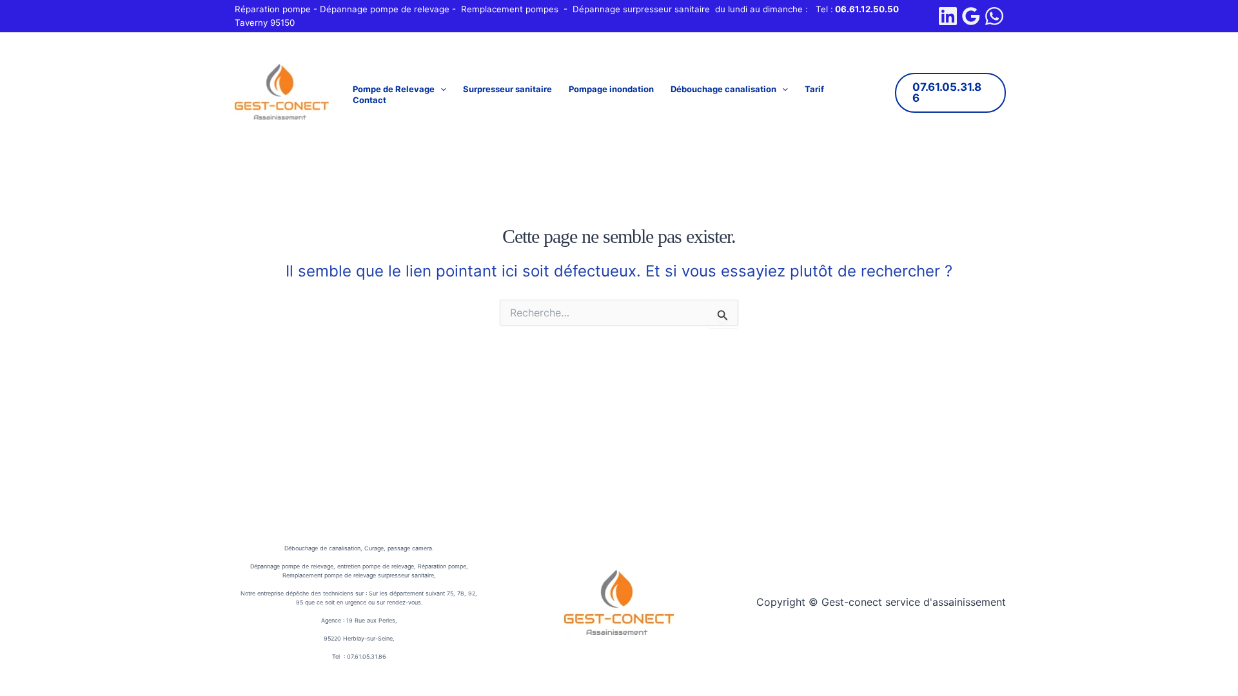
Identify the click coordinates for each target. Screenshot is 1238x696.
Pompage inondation (611, 89)
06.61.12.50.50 (867, 9)
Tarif (814, 89)
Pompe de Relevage (394, 89)
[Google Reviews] (971, 16)
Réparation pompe (273, 9)
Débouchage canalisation (723, 89)
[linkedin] (947, 16)
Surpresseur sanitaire (507, 89)
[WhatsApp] (994, 16)
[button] (440, 89)
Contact (369, 100)
